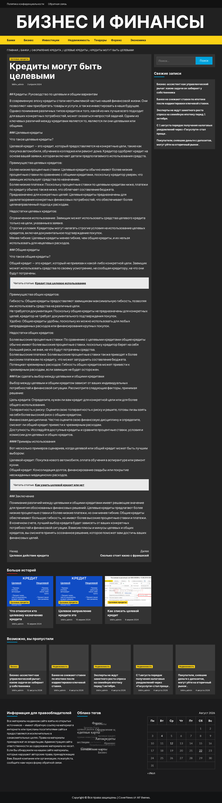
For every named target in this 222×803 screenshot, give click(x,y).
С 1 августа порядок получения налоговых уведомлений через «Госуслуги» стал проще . (184, 129)
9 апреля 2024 (132, 619)
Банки (11, 40)
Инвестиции (50, 40)
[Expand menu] (17, 40)
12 (171, 743)
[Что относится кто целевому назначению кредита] (30, 591)
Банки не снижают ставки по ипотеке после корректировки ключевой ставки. (183, 101)
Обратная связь (57, 3)
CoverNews (126, 797)
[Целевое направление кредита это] (79, 591)
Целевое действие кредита (29, 553)
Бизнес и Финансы (110, 21)
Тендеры (100, 40)
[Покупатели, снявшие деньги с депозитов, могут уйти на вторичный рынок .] (195, 658)
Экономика (138, 40)
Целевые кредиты (20, 59)
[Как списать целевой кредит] (128, 591)
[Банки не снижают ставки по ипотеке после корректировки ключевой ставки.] (69, 658)
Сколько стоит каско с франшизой (124, 553)
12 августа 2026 (34, 690)
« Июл (151, 773)
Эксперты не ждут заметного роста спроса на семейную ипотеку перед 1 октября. (181, 114)
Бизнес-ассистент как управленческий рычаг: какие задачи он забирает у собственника (182, 88)
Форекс (116, 40)
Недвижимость (79, 40)
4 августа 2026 (76, 690)
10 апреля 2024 (34, 624)
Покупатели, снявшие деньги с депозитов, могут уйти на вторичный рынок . (184, 142)
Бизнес (28, 40)
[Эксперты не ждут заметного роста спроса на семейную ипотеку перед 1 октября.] (111, 658)
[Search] (213, 40)
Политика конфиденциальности (25, 3)
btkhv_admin (18, 84)
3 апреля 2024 (34, 84)
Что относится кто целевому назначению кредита (26, 615)
